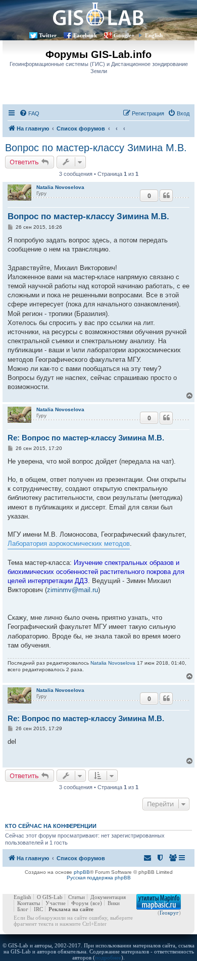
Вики (114, 903)
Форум (79, 903)
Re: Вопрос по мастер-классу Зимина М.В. (86, 437)
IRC (38, 909)
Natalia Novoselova (60, 187)
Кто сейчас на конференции (50, 826)
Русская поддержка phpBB (99, 877)
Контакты (28, 903)
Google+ (124, 35)
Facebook (85, 35)
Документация (108, 897)
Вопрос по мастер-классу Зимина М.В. (96, 147)
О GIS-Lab (50, 897)
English (154, 35)
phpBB (82, 872)
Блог (22, 909)
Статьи (76, 897)
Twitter (48, 35)
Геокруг (169, 913)
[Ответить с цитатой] (166, 195)
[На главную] (98, 14)
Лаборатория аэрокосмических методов (69, 543)
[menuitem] (29, 113)
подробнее (108, 957)
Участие (55, 903)
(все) (96, 903)
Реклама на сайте (70, 909)
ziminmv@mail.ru (72, 590)
